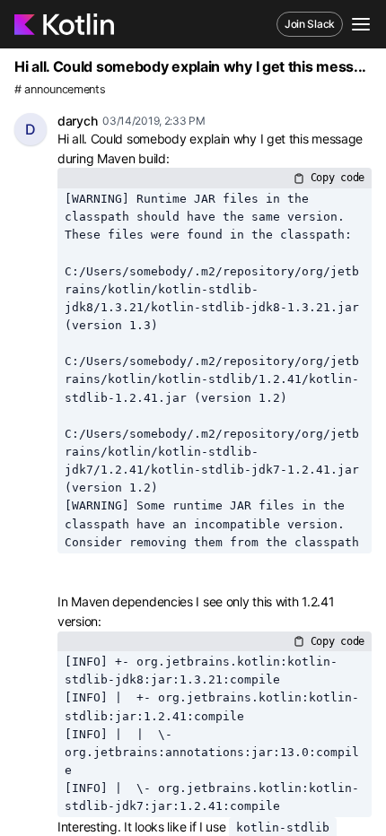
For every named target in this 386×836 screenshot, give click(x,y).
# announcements (60, 89)
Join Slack (310, 23)
